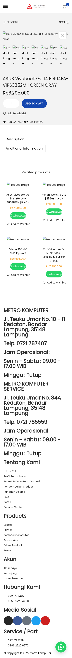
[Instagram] (8, 620)
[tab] (36, 139)
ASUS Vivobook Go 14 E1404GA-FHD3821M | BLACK (18, 198)
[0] (64, 6)
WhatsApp (19, 215)
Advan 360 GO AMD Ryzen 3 (18, 251)
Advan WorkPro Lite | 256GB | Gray (54, 196)
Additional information (24, 148)
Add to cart (34, 103)
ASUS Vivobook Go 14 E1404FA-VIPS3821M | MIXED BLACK (54, 255)
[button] (14, 113)
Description (15, 139)
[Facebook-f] (17, 620)
